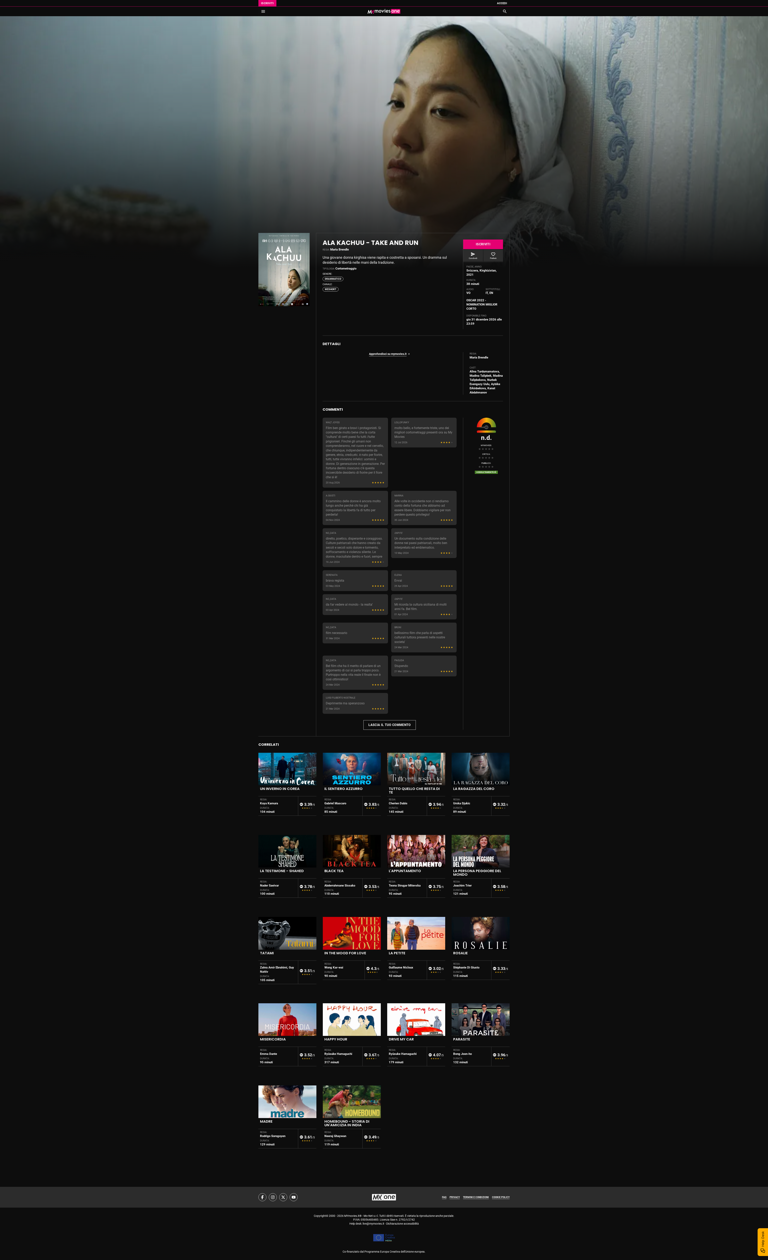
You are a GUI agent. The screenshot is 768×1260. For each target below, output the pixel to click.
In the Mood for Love (345, 952)
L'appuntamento (405, 870)
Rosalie (460, 952)
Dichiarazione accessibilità (402, 1223)
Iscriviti (267, 3)
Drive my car (401, 1039)
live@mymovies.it (373, 1223)
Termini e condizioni (476, 1197)
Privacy (455, 1197)
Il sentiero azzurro (343, 788)
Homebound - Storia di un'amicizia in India (346, 1123)
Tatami (267, 952)
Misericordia (273, 1039)
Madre (266, 1121)
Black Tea (334, 870)
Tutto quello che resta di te (414, 790)
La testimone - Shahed (282, 870)
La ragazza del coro (473, 788)
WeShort (330, 289)
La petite (397, 952)
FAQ (444, 1197)
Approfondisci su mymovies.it (388, 353)
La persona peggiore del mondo (477, 872)
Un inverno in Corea (280, 788)
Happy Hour (335, 1039)
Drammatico (333, 279)
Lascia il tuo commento (389, 725)
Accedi (502, 3)
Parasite (461, 1039)
